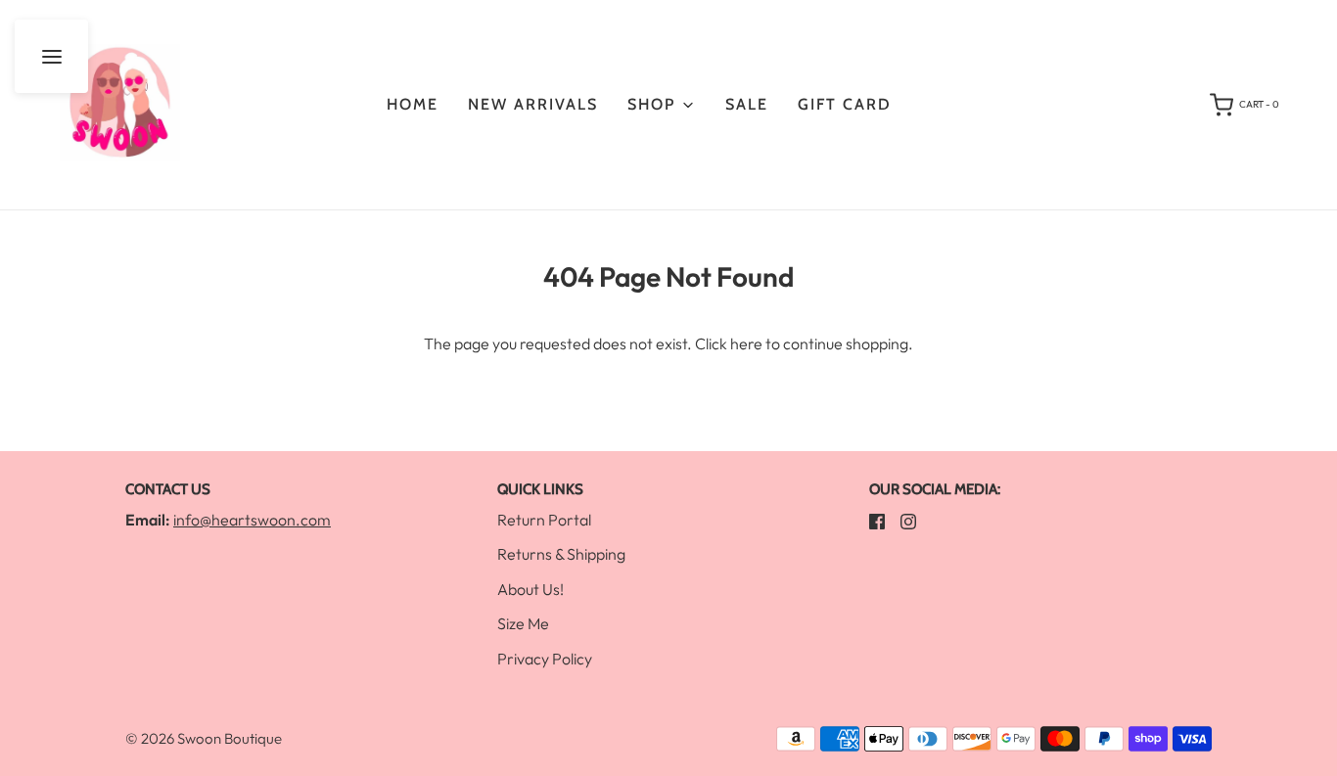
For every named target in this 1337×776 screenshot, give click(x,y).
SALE (746, 104)
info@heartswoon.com (252, 519)
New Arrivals (533, 104)
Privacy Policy (544, 658)
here (746, 343)
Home (412, 104)
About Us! (530, 589)
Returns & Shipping (561, 554)
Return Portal (544, 519)
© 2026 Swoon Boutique (203, 738)
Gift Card (845, 104)
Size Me (523, 623)
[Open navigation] (51, 56)
